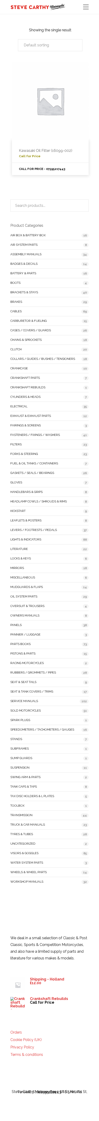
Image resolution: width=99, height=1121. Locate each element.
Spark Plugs (20, 720)
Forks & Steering (24, 454)
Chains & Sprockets (26, 340)
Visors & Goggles (24, 853)
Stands (16, 739)
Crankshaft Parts (25, 378)
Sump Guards (21, 758)
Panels (16, 625)
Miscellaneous (22, 577)
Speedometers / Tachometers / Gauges (42, 729)
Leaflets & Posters (25, 520)
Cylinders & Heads (25, 397)
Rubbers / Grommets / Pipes (33, 672)
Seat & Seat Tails (23, 682)
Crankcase (19, 368)
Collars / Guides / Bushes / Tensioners (42, 359)
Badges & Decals (24, 263)
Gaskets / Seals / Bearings (32, 473)
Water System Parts (26, 862)
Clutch (16, 349)
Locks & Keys (20, 558)
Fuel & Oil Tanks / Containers (34, 463)
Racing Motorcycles (27, 663)
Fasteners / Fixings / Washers (35, 435)
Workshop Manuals (26, 881)
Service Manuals (24, 701)
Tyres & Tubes (21, 834)
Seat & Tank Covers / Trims (31, 691)
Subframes (19, 748)
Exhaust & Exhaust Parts (30, 416)
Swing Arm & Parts (25, 777)
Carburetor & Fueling (28, 321)
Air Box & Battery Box (28, 235)
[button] (50, 45)
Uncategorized (22, 843)
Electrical (18, 406)
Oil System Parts (23, 596)
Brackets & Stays (24, 292)
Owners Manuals (24, 615)
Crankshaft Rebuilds (27, 387)
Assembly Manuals (25, 254)
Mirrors (17, 568)
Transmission (21, 815)
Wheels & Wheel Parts (28, 872)
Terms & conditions (26, 1055)
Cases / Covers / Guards (30, 330)
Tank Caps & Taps (23, 786)
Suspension (19, 767)
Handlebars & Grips (26, 492)
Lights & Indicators (25, 539)
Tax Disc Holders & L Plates (32, 796)
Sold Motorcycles (25, 710)
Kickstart (18, 511)
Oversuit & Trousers (27, 606)
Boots (15, 282)
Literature (19, 549)
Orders (16, 1032)
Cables (16, 311)
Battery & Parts (23, 273)
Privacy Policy (22, 1047)
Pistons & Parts (22, 653)
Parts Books (20, 644)
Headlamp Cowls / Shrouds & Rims (38, 501)
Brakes (16, 301)
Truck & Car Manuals (27, 824)
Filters (16, 444)
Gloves (16, 482)
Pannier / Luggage (25, 634)
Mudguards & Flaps (26, 587)
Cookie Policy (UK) (26, 1040)
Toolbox (17, 805)
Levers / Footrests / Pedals (33, 530)
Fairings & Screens (25, 425)
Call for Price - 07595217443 (42, 169)
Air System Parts (24, 244)
